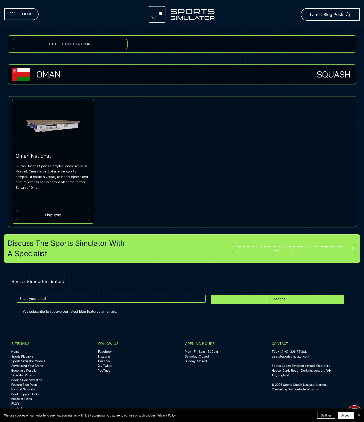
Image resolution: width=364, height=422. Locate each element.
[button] (53, 215)
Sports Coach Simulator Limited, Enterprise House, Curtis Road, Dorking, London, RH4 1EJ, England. (302, 370)
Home (15, 351)
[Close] (358, 415)
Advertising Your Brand (27, 365)
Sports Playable (22, 356)
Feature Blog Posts (24, 384)
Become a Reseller (24, 370)
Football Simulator (23, 389)
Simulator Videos (23, 375)
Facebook (105, 351)
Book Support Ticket (25, 394)
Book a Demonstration (26, 380)
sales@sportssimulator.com (290, 356)
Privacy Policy (166, 415)
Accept (345, 415)
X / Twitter (105, 365)
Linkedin (104, 361)
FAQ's (15, 403)
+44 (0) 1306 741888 (292, 351)
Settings (326, 415)
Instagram (104, 356)
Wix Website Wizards (303, 389)
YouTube (104, 370)
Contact (16, 408)
